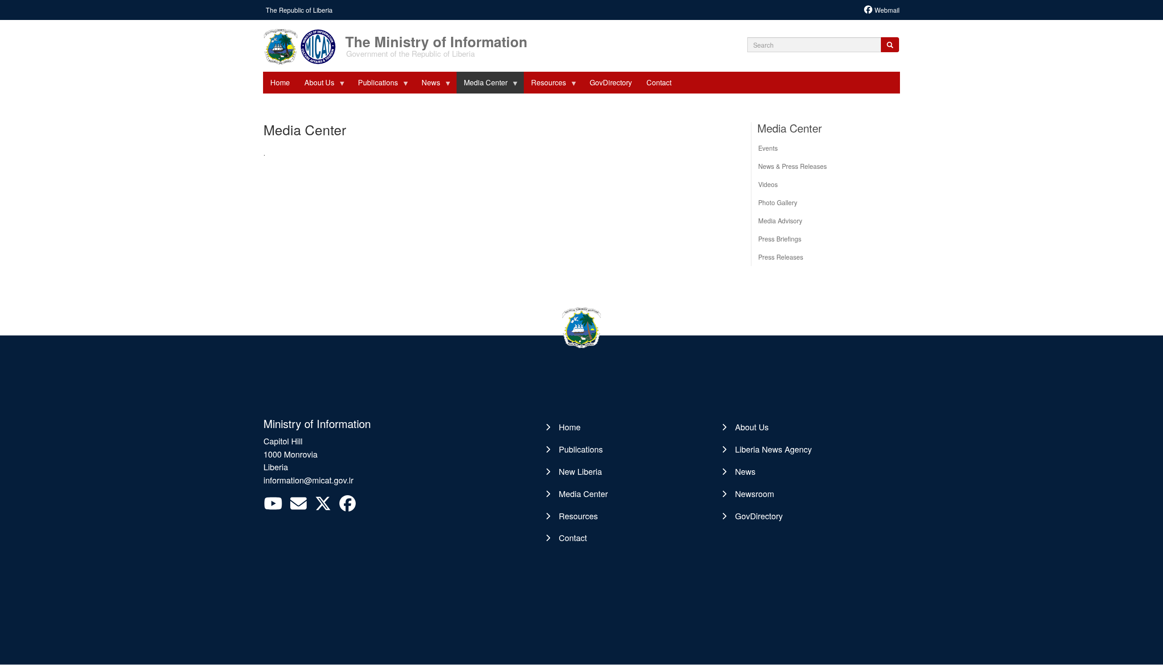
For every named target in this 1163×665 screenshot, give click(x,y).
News (745, 471)
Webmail (887, 10)
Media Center (583, 493)
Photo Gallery (777, 202)
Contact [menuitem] (658, 82)
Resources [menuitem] (545, 85)
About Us (752, 427)
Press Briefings (779, 238)
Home (570, 427)
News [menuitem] (427, 85)
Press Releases (780, 256)
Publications (581, 449)
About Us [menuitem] (315, 85)
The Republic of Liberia (299, 10)
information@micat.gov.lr (308, 480)
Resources (578, 516)
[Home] (303, 46)
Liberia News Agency (773, 449)
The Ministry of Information (436, 37)
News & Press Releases (792, 166)
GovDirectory (759, 516)
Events (768, 148)
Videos (768, 184)
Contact (573, 537)
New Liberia (580, 471)
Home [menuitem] (280, 82)
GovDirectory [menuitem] (611, 82)
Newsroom (754, 493)
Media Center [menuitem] (482, 85)
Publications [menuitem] (374, 85)
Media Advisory (780, 220)
